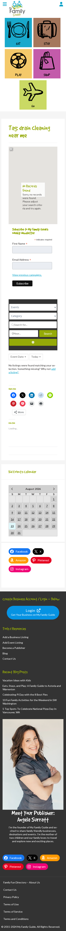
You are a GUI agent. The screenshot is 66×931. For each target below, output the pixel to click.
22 (53, 519)
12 (33, 512)
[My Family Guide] (17, 16)
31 (19, 532)
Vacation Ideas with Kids (17, 680)
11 (26, 512)
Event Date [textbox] (17, 356)
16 (12, 519)
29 (53, 526)
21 (46, 519)
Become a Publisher (14, 647)
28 (46, 526)
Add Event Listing (13, 642)
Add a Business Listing (15, 637)
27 (39, 526)
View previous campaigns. (27, 274)
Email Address (21, 260)
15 (53, 512)
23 (12, 526)
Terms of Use (11, 904)
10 (19, 512)
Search (50, 333)
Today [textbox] (34, 356)
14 (46, 512)
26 (33, 526)
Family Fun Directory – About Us (21, 882)
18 (26, 519)
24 (19, 526)
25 (26, 526)
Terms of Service (13, 911)
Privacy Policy (11, 897)
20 (39, 519)
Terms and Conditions (16, 918)
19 (33, 519)
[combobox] (18, 357)
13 (39, 512)
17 (19, 519)
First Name (19, 243)
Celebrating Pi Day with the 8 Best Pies (25, 694)
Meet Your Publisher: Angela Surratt (33, 816)
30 (12, 532)
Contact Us (9, 658)
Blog (5, 653)
